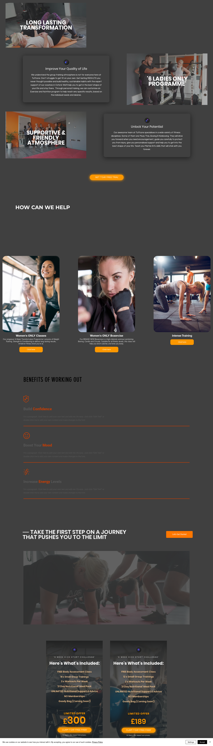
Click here (31, 349)
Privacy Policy (97, 742)
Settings (191, 742)
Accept (202, 742)
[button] (74, 730)
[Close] (210, 742)
